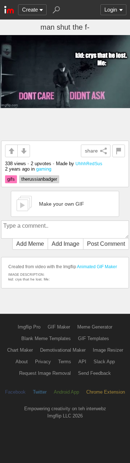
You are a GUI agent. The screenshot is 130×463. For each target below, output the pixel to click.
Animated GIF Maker (97, 266)
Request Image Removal (45, 373)
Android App (66, 392)
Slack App (104, 361)
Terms (64, 361)
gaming (43, 169)
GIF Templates (93, 338)
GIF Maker (59, 327)
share (91, 151)
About (22, 361)
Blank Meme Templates (46, 338)
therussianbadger (39, 179)
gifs (11, 179)
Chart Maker (20, 350)
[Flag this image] (118, 151)
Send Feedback (94, 373)
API (82, 361)
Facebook (15, 392)
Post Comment (106, 244)
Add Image (65, 244)
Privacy (43, 361)
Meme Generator (94, 327)
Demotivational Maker (63, 350)
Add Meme (30, 244)
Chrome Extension (105, 392)
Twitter (40, 392)
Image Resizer (108, 350)
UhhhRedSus (88, 163)
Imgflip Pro (29, 327)
